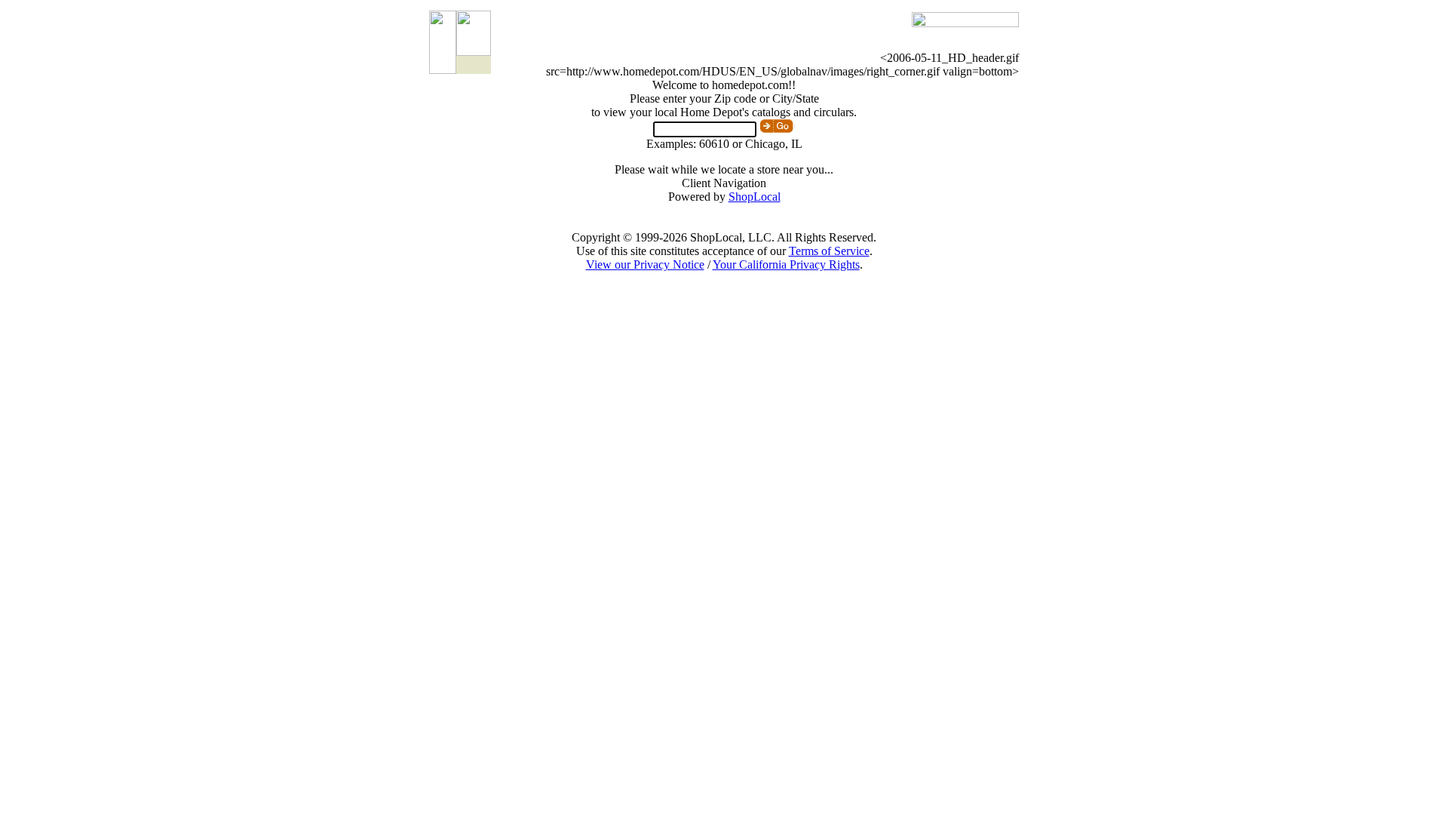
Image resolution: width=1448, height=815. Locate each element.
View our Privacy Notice (645, 264)
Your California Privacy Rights (786, 264)
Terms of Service (829, 250)
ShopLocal (755, 196)
